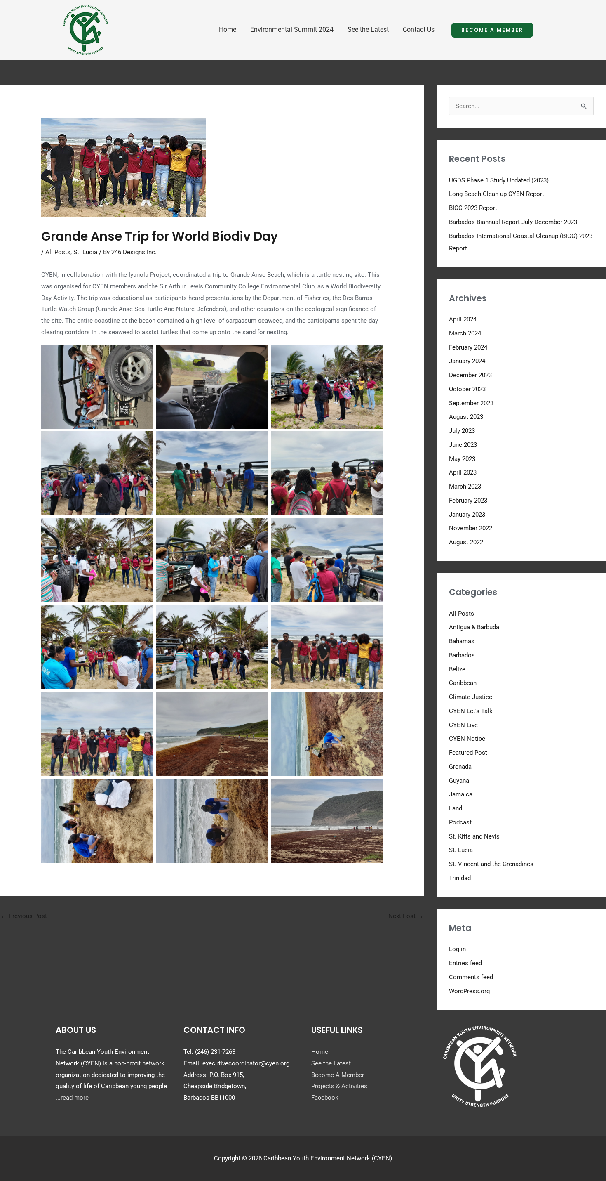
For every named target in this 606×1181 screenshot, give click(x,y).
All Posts (57, 252)
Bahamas (461, 641)
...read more (72, 1097)
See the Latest (368, 29)
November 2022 (470, 528)
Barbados (462, 655)
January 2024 (467, 361)
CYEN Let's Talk (471, 711)
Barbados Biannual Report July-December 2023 (513, 222)
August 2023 (466, 416)
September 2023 (471, 403)
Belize (457, 669)
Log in (457, 949)
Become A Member (337, 1075)
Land (455, 808)
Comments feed (471, 977)
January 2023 (467, 514)
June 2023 (463, 445)
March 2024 (465, 333)
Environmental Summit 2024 (292, 29)
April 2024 (463, 319)
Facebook (324, 1097)
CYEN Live (463, 725)
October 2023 (467, 389)
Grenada (460, 766)
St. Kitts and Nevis (474, 836)
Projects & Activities (339, 1086)
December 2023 (470, 375)
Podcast (460, 822)
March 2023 (465, 486)
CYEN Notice (467, 738)
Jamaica (460, 794)
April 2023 (463, 472)
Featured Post (468, 752)
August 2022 (466, 542)
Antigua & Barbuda (474, 627)
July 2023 (462, 431)
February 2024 (468, 347)
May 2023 (462, 459)
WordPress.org (469, 991)
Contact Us (419, 29)
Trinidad (460, 878)
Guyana (459, 780)
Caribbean (463, 683)
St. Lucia (85, 252)
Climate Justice (470, 697)
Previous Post (24, 916)
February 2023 (468, 500)
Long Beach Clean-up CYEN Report (496, 194)
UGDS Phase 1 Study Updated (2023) (499, 180)
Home (227, 29)
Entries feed (465, 963)
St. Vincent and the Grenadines (491, 864)
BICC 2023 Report (473, 208)
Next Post (405, 916)
